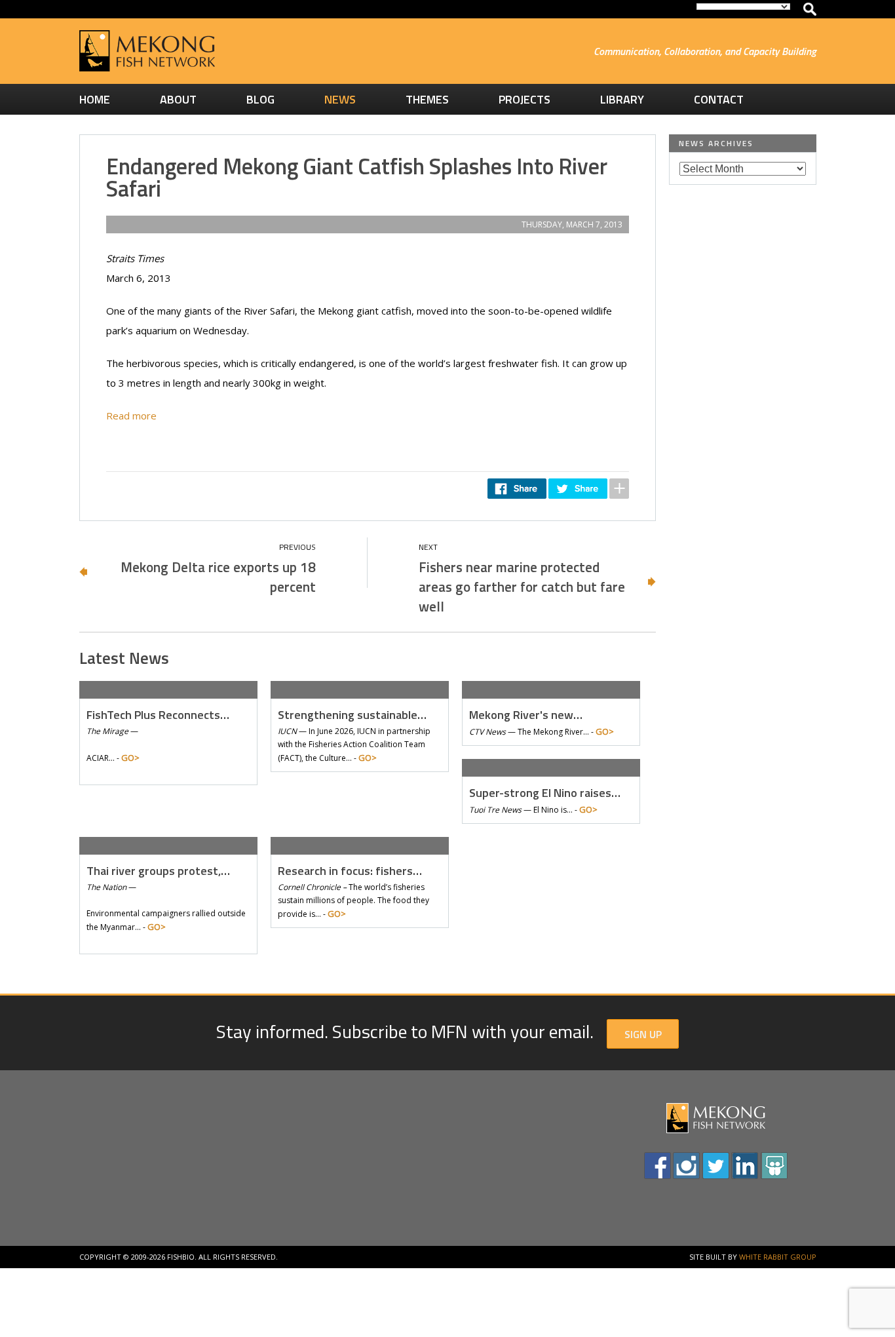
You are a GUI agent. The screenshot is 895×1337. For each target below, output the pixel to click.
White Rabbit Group (777, 1257)
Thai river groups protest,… (158, 871)
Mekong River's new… (525, 715)
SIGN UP (643, 1034)
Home (94, 99)
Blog (260, 99)
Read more (131, 415)
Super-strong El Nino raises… (544, 793)
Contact (719, 99)
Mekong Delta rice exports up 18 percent (218, 576)
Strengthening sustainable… (352, 715)
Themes (427, 99)
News (340, 99)
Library (622, 99)
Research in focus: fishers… (350, 871)
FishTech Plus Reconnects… (157, 715)
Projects (524, 99)
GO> (130, 758)
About (178, 99)
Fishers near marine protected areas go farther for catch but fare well (522, 586)
